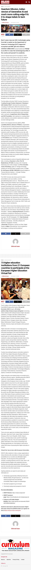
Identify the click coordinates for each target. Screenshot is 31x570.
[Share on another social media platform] (26, 35)
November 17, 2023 (15, 276)
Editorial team (5, 22)
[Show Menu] (26, 2)
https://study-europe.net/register (13, 510)
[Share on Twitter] (18, 35)
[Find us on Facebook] (1, 566)
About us (3, 559)
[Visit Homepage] (5, 2)
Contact (22, 559)
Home (2, 6)
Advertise (9, 559)
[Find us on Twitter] (3, 566)
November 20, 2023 (15, 22)
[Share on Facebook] (9, 35)
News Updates (7, 6)
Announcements (8, 260)
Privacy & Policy (16, 559)
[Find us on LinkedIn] (5, 566)
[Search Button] (29, 2)
